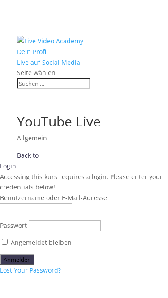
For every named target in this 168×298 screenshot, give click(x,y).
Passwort (13, 225)
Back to (28, 155)
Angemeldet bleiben (40, 242)
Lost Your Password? (30, 270)
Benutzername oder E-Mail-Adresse (53, 197)
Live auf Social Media (48, 62)
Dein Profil (32, 51)
